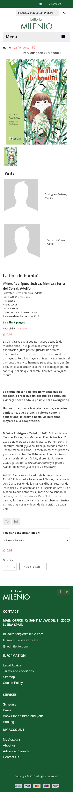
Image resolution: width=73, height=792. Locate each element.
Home (7, 47)
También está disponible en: (21, 533)
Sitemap (9, 677)
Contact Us (11, 757)
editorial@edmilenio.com (25, 634)
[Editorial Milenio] (36, 23)
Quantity (8, 560)
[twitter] (67, 592)
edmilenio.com (17, 646)
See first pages (14, 322)
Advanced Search (16, 751)
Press (7, 710)
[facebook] (60, 592)
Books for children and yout (23, 716)
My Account (11, 740)
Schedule (9, 704)
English (43, 4)
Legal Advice (12, 665)
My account (55, 4)
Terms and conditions (18, 671)
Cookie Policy (13, 683)
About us (9, 745)
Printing (8, 722)
